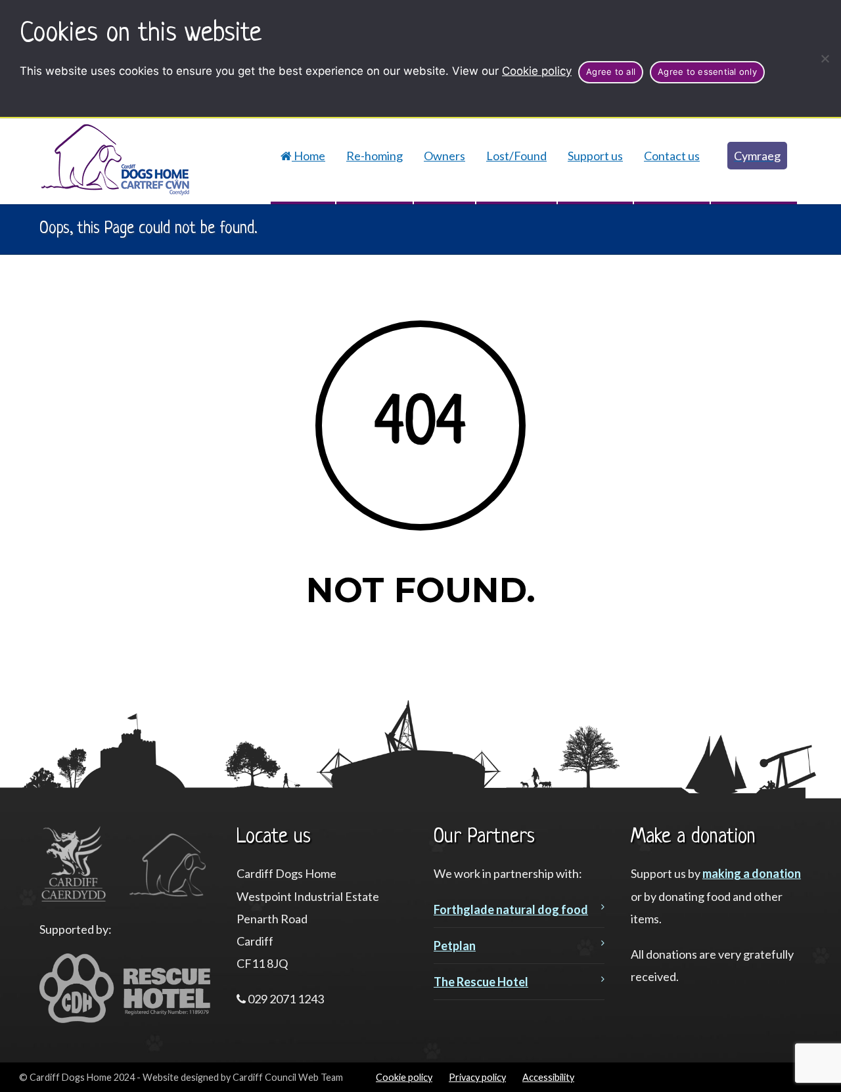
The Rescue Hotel (481, 981)
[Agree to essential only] (824, 58)
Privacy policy (477, 1077)
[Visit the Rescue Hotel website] (124, 1018)
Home (308, 155)
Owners (444, 155)
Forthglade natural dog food (511, 909)
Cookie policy (537, 70)
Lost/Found (516, 155)
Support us (595, 155)
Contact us (672, 155)
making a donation (751, 873)
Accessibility (548, 1077)
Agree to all (610, 71)
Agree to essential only (707, 71)
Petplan (455, 945)
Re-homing (374, 155)
